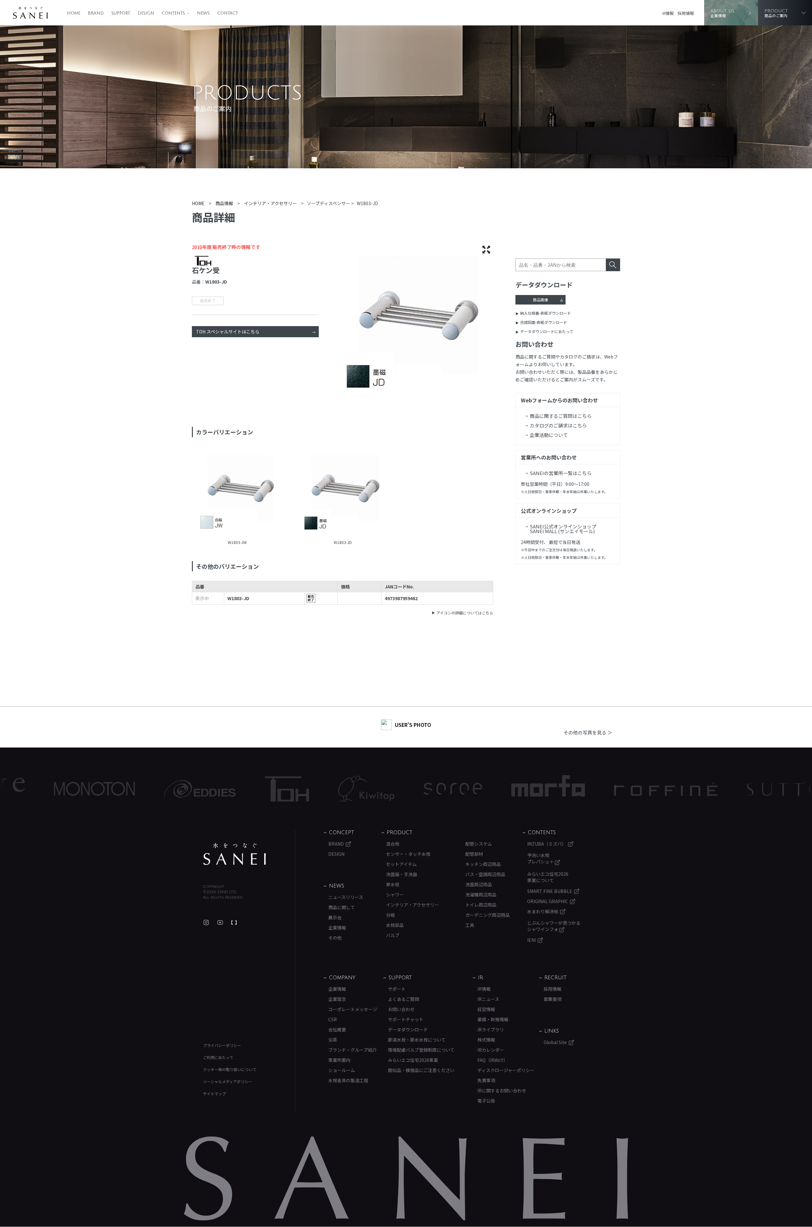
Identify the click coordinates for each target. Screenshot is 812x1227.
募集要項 (552, 999)
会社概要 (337, 1029)
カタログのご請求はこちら (558, 425)
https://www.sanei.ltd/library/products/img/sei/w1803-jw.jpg (237, 493)
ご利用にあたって (218, 1057)
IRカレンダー (490, 1050)
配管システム (478, 844)
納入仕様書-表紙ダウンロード (545, 313)
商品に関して (341, 907)
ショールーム (341, 1070)
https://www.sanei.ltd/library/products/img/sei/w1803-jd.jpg (343, 493)
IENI (531, 940)
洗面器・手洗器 (401, 874)
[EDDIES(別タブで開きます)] (136, 789)
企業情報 (337, 927)
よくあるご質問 (403, 999)
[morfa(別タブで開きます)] (484, 789)
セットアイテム (401, 864)
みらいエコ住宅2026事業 (413, 1060)
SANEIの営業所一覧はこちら (561, 473)
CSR (332, 1019)
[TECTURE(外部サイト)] (234, 922)
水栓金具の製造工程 (348, 1080)
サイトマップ (214, 1093)
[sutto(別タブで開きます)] (720, 789)
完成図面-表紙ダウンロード (543, 322)
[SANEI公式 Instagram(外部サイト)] (206, 922)
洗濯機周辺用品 (480, 894)
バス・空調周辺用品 (485, 874)
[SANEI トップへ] (234, 854)
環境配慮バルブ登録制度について (421, 1050)
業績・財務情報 (492, 1019)
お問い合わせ (401, 1009)
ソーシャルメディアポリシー (227, 1081)
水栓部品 (395, 925)
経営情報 (486, 1009)
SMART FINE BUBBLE (549, 891)
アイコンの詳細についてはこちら (464, 612)
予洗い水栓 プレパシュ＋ (541, 858)
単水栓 (392, 884)
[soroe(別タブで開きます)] (389, 789)
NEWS (203, 13)
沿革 (332, 1039)
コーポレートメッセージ (352, 1009)
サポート (397, 989)
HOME (73, 13)
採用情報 (686, 13)
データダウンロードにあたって (546, 331)
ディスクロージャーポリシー (505, 1070)
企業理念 (337, 999)
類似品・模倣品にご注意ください (421, 1070)
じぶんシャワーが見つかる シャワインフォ (553, 926)
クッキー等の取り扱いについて (229, 1069)
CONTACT (227, 13)
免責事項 (486, 1080)
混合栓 (392, 844)
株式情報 (486, 1039)
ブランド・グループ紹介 (352, 1050)
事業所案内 (339, 1060)
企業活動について (549, 435)
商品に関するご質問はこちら (561, 415)
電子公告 (486, 1100)
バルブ (392, 935)
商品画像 (540, 299)
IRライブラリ (490, 1029)
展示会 (335, 917)
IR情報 (668, 13)
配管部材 (474, 854)
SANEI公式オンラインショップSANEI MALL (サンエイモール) (563, 528)
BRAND (96, 13)
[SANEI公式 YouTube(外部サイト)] (220, 922)
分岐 (390, 915)
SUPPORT (120, 13)
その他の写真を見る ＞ (588, 732)
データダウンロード (408, 1029)
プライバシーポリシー (222, 1045)
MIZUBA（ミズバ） (546, 844)
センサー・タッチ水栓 (408, 854)
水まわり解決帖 (542, 911)
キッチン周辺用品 (483, 864)
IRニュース (488, 999)
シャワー (395, 894)
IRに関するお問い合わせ (501, 1090)
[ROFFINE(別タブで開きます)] (602, 789)
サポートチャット (405, 1019)
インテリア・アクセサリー (412, 905)
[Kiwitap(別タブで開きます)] (302, 789)
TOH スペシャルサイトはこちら (227, 331)
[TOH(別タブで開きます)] (223, 788)
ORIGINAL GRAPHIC (547, 901)
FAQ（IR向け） (492, 1060)
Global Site (555, 1042)
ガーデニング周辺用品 (487, 915)
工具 (469, 925)
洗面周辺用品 (478, 884)
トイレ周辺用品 (480, 905)
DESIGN (146, 13)
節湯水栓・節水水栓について (417, 1039)
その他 (335, 938)
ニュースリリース (345, 897)
